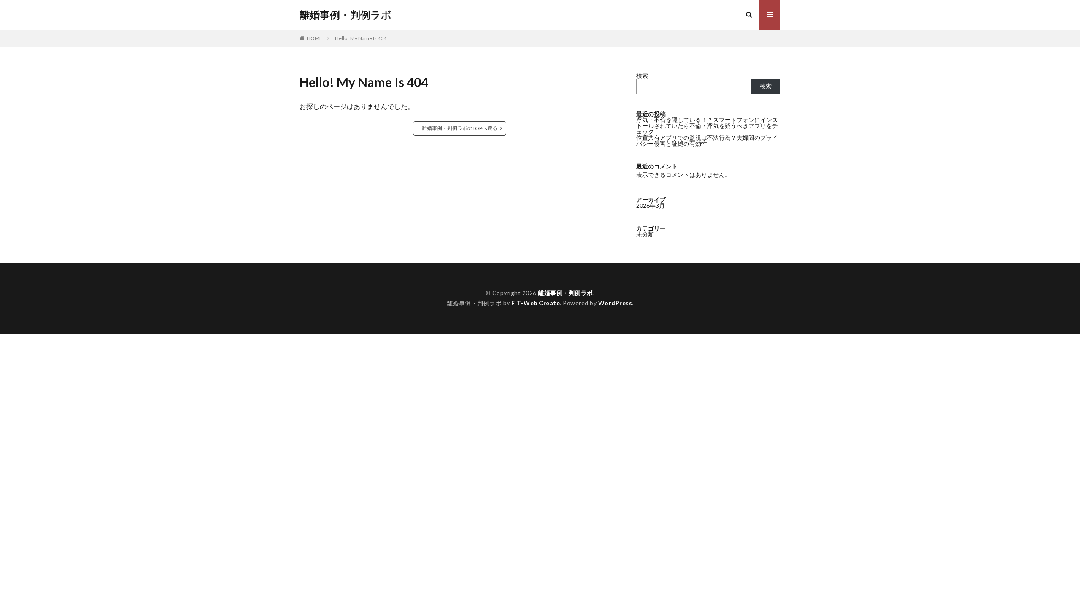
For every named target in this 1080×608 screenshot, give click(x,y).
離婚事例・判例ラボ (346, 15)
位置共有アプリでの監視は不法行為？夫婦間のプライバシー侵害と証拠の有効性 (707, 140)
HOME (314, 38)
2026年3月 (650, 205)
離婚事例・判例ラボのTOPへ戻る (459, 128)
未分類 (645, 234)
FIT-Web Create (535, 303)
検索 (642, 75)
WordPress (615, 303)
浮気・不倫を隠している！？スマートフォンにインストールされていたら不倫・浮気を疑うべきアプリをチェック (707, 125)
